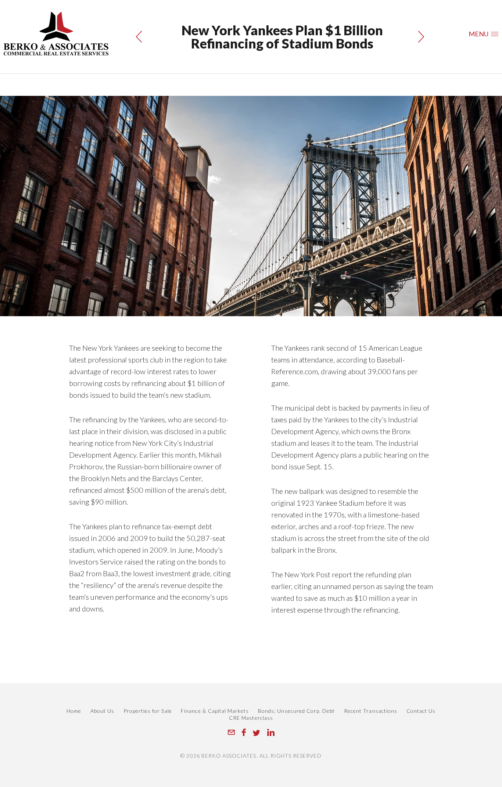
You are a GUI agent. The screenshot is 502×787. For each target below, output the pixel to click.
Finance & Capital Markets (215, 711)
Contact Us (421, 711)
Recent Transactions (370, 711)
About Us (102, 711)
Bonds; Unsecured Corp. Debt (296, 711)
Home (74, 711)
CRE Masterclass (251, 718)
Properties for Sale (147, 711)
